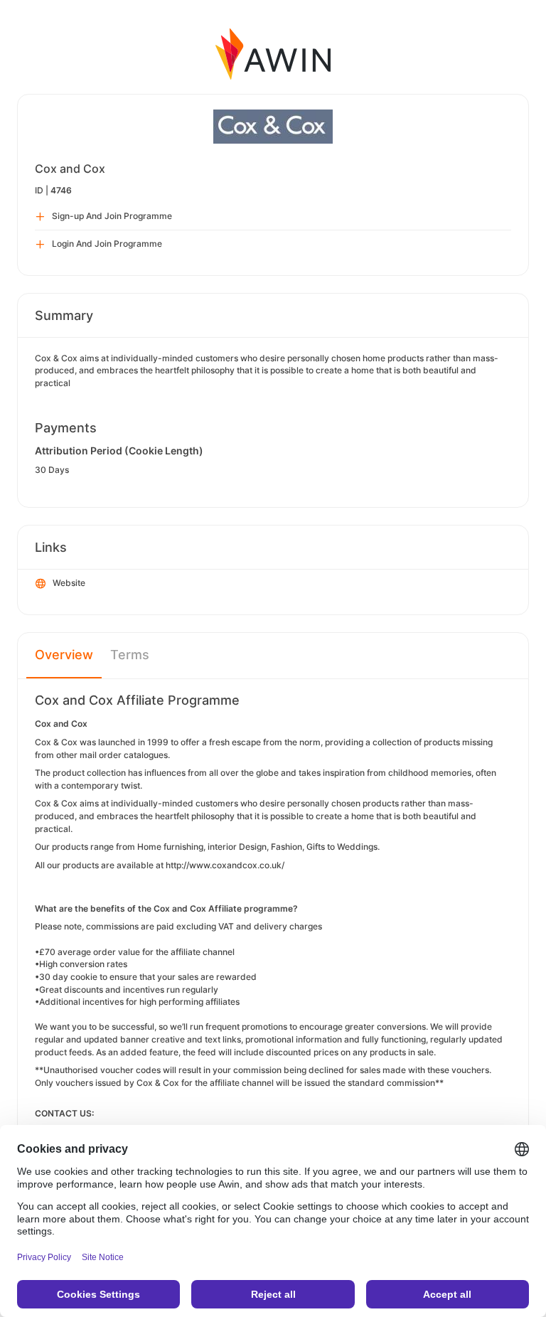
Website (69, 582)
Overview (64, 654)
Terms (129, 654)
